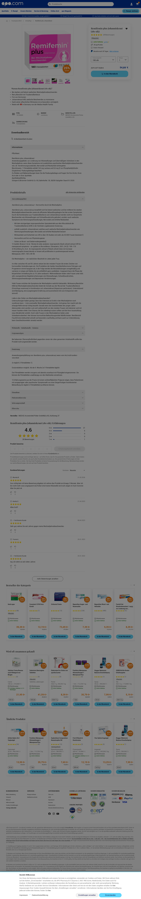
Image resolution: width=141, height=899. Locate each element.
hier (114, 886)
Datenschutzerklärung (40, 895)
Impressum (23, 895)
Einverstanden (110, 895)
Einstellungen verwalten (87, 895)
